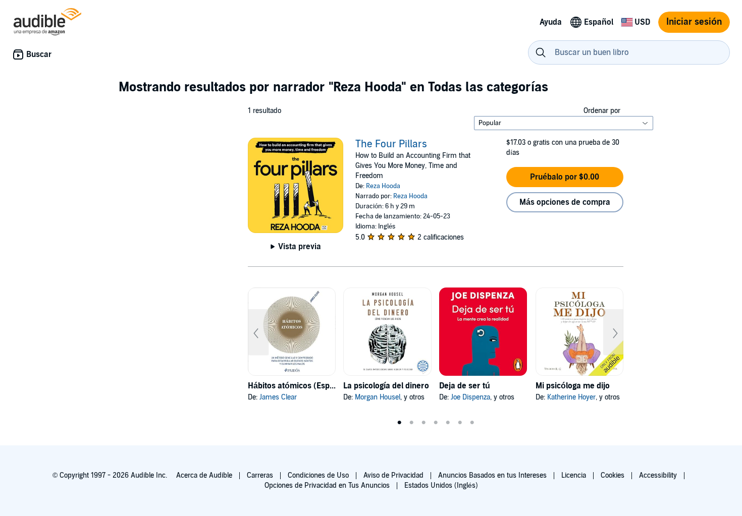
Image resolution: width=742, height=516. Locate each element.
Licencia (573, 475)
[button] (564, 177)
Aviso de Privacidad (393, 475)
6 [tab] (460, 423)
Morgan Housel (377, 397)
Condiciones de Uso (318, 475)
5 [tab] (448, 423)
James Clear (278, 397)
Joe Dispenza (470, 397)
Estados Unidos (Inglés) (441, 485)
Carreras (260, 475)
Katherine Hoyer (571, 397)
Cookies (612, 475)
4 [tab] (436, 423)
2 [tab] (411, 423)
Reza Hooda (383, 186)
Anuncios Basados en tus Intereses (492, 475)
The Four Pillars (391, 144)
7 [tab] (472, 423)
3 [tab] (423, 423)
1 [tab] (399, 423)
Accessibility (658, 475)
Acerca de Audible (204, 475)
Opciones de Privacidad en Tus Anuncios (327, 485)
